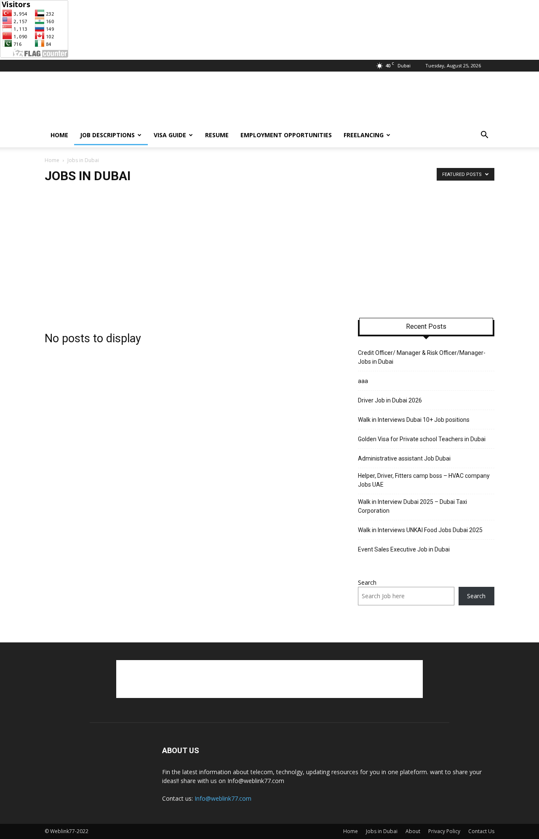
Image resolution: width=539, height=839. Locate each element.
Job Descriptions (107, 135)
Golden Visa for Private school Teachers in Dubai (422, 439)
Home (59, 135)
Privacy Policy (444, 831)
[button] (484, 136)
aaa (363, 381)
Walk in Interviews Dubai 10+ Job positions (414, 419)
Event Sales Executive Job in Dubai (404, 549)
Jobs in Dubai (382, 831)
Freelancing (364, 135)
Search (367, 582)
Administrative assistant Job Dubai (404, 458)
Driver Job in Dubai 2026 (390, 400)
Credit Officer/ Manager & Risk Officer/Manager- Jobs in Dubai (422, 357)
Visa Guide (170, 135)
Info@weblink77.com (223, 798)
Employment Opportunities (286, 135)
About (413, 831)
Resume (217, 135)
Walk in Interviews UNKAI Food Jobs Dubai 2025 (420, 530)
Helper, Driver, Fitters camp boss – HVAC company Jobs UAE (424, 480)
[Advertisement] (341, 102)
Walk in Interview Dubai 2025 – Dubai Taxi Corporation (412, 506)
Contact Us (481, 831)
